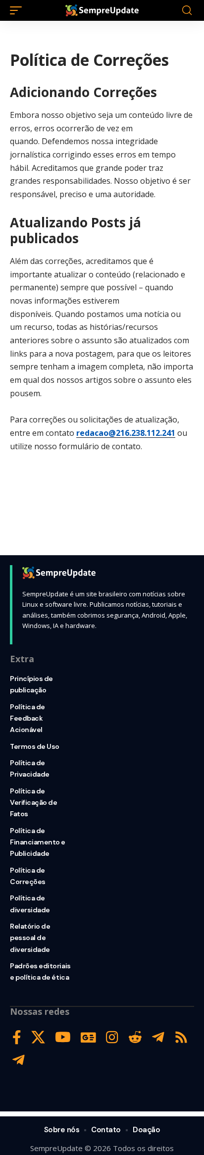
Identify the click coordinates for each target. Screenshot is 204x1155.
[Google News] (88, 1037)
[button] (18, 10)
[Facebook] (17, 1037)
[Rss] (181, 1037)
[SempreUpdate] (102, 10)
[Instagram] (112, 1037)
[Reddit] (135, 1037)
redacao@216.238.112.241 (125, 432)
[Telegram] (158, 1037)
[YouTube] (62, 1037)
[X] (38, 1037)
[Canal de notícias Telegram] (18, 1060)
